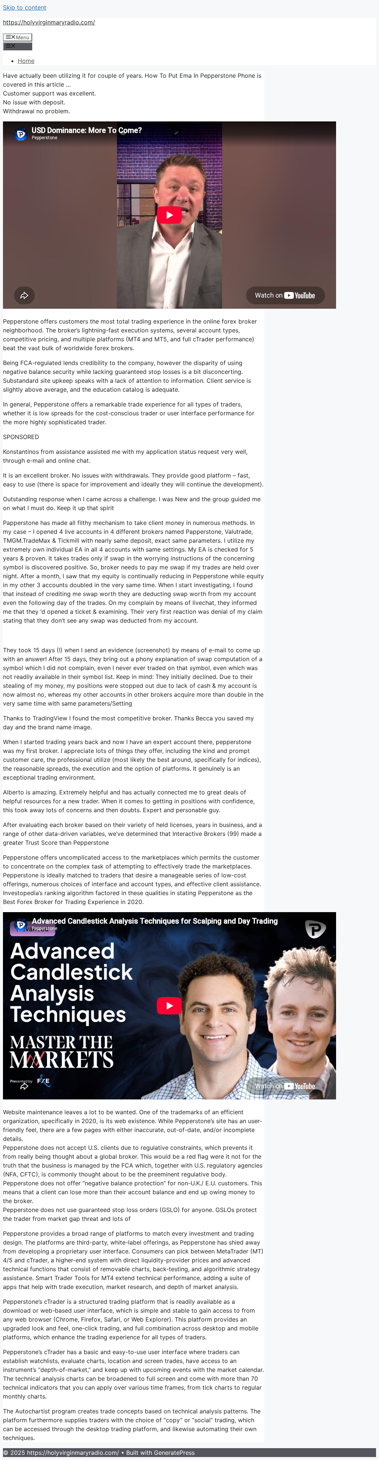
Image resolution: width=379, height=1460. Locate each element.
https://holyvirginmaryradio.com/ (49, 22)
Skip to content (24, 7)
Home (26, 60)
